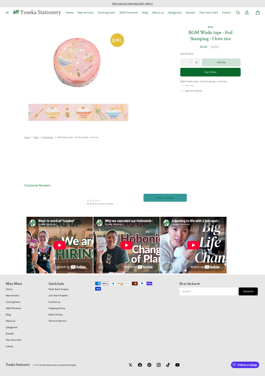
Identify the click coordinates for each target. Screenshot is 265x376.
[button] (238, 13)
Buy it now (210, 72)
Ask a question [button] (157, 207)
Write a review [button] (165, 197)
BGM (210, 27)
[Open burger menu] (7, 13)
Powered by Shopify (67, 365)
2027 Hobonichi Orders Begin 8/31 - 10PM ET (132, 3)
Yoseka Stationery (48, 365)
